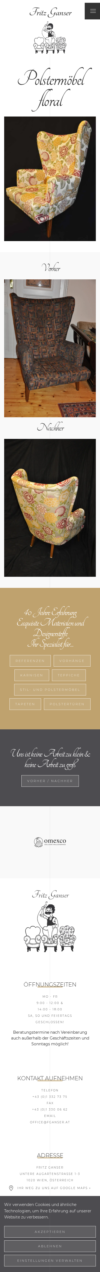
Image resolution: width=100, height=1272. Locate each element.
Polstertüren (67, 704)
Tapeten (25, 704)
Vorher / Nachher (50, 781)
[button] (93, 11)
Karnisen (31, 675)
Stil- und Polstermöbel (50, 690)
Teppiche (69, 675)
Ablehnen (50, 1246)
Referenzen (30, 661)
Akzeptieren (50, 1232)
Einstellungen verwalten (50, 1261)
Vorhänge (72, 661)
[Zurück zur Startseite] (50, 11)
